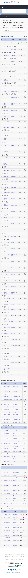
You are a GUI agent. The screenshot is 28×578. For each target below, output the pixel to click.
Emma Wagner (7, 327)
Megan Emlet (6, 91)
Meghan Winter (7, 192)
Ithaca (12, 217)
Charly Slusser (7, 217)
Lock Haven (13, 55)
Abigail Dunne (6, 230)
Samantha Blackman (6, 145)
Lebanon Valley (14, 181)
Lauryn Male (6, 236)
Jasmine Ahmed (5, 164)
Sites (12, 556)
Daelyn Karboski (5, 212)
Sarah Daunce (6, 170)
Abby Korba (6, 110)
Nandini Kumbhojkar (6, 293)
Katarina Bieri (6, 309)
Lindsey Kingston (5, 316)
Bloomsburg (13, 49)
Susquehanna (14, 73)
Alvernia (12, 223)
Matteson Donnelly (6, 152)
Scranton (13, 163)
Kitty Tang (6, 356)
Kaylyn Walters (7, 298)
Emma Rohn (6, 345)
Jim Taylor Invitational (9, 16)
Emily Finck (6, 333)
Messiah (12, 116)
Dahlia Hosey (6, 67)
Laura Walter (6, 286)
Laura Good (6, 181)
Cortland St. (13, 79)
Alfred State (13, 132)
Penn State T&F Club (14, 104)
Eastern (12, 351)
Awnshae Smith (5, 61)
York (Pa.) (13, 321)
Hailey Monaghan (6, 274)
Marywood (13, 61)
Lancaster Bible (14, 280)
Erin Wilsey (6, 280)
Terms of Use (7, 556)
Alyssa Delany (6, 132)
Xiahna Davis (6, 176)
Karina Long (6, 55)
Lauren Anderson (6, 80)
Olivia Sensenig (5, 362)
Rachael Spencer (5, 104)
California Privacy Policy (17, 554)
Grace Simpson (5, 339)
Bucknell (12, 127)
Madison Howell (5, 199)
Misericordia (13, 42)
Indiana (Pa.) (13, 157)
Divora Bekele (6, 351)
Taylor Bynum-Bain (7, 369)
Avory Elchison (7, 157)
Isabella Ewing (7, 321)
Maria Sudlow (6, 304)
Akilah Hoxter (6, 242)
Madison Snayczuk (6, 139)
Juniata (12, 298)
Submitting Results (18, 556)
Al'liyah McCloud (5, 223)
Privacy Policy (7, 554)
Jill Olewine (6, 374)
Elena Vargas (6, 116)
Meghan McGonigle (6, 248)
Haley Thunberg (6, 205)
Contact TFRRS (7, 558)
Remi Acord (6, 73)
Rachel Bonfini (7, 254)
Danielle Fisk (6, 121)
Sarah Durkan (6, 127)
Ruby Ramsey (6, 267)
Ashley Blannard (5, 49)
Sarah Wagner (6, 42)
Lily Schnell (6, 187)
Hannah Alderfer (5, 97)
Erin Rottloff (6, 85)
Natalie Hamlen (5, 261)
